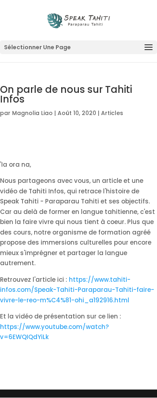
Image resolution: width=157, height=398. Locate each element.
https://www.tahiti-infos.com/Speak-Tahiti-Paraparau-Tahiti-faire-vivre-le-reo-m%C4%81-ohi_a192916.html (77, 289)
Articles (112, 113)
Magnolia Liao (32, 113)
